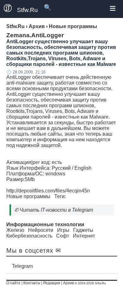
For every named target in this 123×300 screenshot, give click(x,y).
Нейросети (40, 230)
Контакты (31, 283)
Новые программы (28, 196)
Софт (62, 235)
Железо (15, 230)
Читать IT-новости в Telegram (56, 210)
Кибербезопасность (29, 235)
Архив (68, 283)
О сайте (13, 283)
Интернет (84, 235)
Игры (63, 230)
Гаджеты (83, 230)
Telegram (22, 266)
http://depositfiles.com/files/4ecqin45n (48, 190)
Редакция (51, 283)
